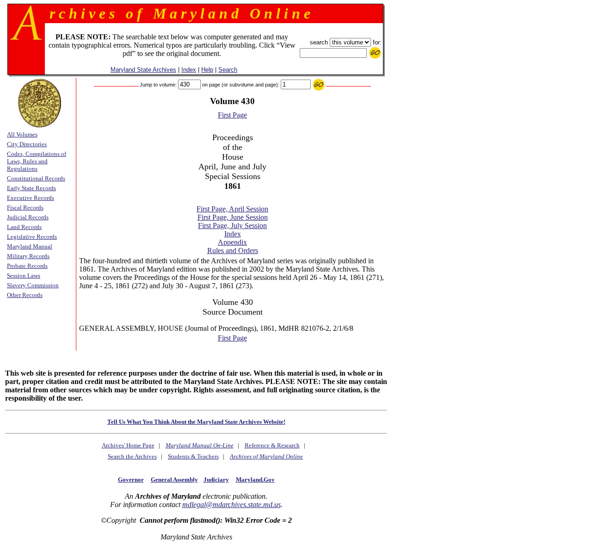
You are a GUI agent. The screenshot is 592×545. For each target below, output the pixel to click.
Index (188, 69)
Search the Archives (132, 456)
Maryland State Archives (143, 69)
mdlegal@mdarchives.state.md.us (231, 504)
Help (207, 69)
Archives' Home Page (128, 445)
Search (227, 69)
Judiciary (216, 479)
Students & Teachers (193, 456)
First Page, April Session (232, 209)
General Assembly (174, 479)
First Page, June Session (232, 217)
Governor (131, 479)
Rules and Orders (232, 250)
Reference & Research (272, 445)
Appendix (232, 242)
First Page (232, 115)
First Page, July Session (232, 225)
